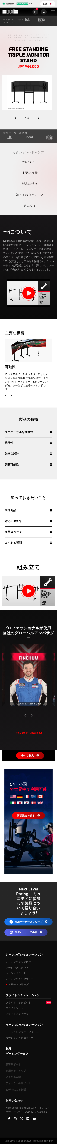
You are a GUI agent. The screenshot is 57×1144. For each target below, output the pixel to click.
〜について (30, 162)
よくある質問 (13, 543)
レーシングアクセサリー (20, 978)
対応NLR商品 (13, 521)
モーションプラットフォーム (22, 1032)
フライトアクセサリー (18, 1013)
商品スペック (13, 532)
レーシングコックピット (20, 961)
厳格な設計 (12, 454)
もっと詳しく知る (28, 699)
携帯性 (9, 443)
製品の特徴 (30, 184)
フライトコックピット (18, 1002)
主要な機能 (30, 173)
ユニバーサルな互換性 (19, 432)
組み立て (30, 206)
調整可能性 (12, 464)
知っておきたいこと (30, 195)
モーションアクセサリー (20, 1037)
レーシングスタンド (17, 967)
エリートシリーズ (18, 984)
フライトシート (14, 1008)
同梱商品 (10, 510)
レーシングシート (16, 973)
